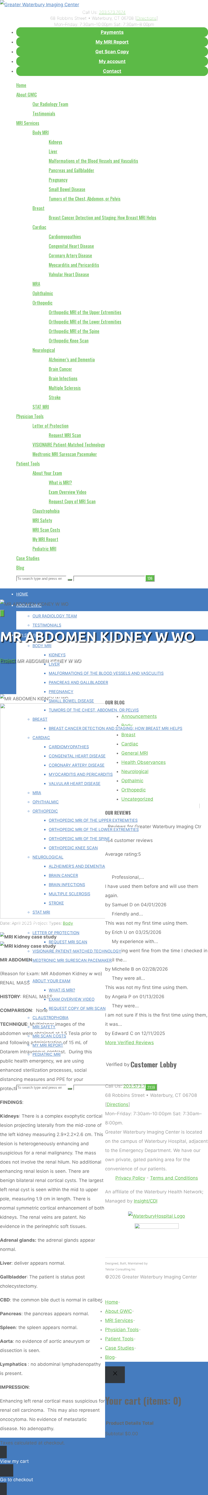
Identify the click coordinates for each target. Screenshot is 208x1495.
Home (111, 1302)
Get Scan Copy (112, 51)
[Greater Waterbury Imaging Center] (39, 4)
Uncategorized (137, 799)
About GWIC (118, 1311)
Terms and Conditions (174, 1178)
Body (68, 923)
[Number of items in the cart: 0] (2, 613)
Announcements (139, 716)
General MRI (134, 753)
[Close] (115, 1374)
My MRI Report (112, 42)
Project (7, 660)
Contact (112, 71)
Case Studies (119, 1348)
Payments (112, 32)
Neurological (134, 771)
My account (112, 61)
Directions (146, 18)
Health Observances (143, 762)
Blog (110, 1357)
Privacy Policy (130, 1178)
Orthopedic (133, 790)
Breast (128, 734)
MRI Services (119, 1320)
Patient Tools (119, 1338)
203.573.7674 (112, 12)
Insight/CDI (145, 1201)
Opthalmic (132, 780)
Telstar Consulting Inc (120, 1269)
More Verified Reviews (129, 1042)
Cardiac (129, 744)
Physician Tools (122, 1329)
